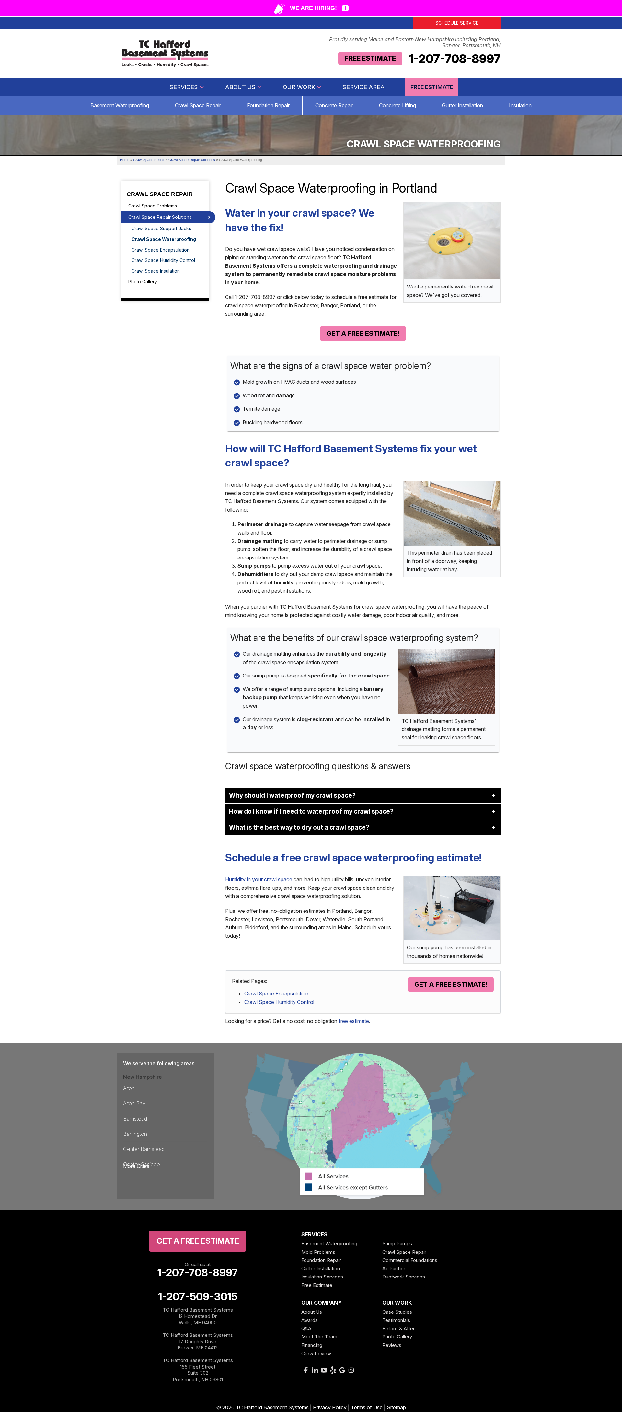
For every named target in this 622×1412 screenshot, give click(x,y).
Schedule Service (456, 23)
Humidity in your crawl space (258, 879)
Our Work (299, 87)
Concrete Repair (334, 105)
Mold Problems (318, 1252)
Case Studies (397, 1312)
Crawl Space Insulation (156, 271)
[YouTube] (324, 1370)
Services (183, 87)
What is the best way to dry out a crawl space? (299, 827)
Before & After (398, 1328)
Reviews (391, 1345)
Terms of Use (367, 1407)
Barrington (135, 1134)
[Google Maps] (342, 1370)
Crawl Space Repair (198, 105)
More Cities (136, 1166)
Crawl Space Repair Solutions (159, 217)
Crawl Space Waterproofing (164, 239)
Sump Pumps (397, 1244)
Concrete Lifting (397, 105)
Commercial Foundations (409, 1260)
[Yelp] (333, 1370)
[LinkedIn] (315, 1370)
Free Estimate (370, 58)
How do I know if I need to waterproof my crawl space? (311, 811)
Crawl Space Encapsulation (276, 993)
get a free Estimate (197, 1241)
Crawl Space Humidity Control (279, 1002)
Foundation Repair (268, 105)
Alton (129, 1088)
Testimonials (396, 1320)
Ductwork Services (403, 1277)
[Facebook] (306, 1370)
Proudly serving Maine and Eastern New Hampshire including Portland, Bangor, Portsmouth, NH (415, 42)
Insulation (520, 105)
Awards (309, 1320)
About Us (240, 87)
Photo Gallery (142, 281)
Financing (311, 1345)
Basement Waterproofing (119, 105)
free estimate (354, 1021)
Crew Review (316, 1353)
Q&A (306, 1328)
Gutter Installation (462, 105)
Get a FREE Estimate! (363, 333)
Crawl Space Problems (152, 205)
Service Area (363, 87)
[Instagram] (351, 1370)
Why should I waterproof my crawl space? (292, 795)
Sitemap (396, 1407)
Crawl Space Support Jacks (161, 228)
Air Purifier (393, 1268)
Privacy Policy (330, 1407)
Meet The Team (319, 1337)
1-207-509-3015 (197, 1296)
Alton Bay (134, 1103)
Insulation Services (322, 1277)
